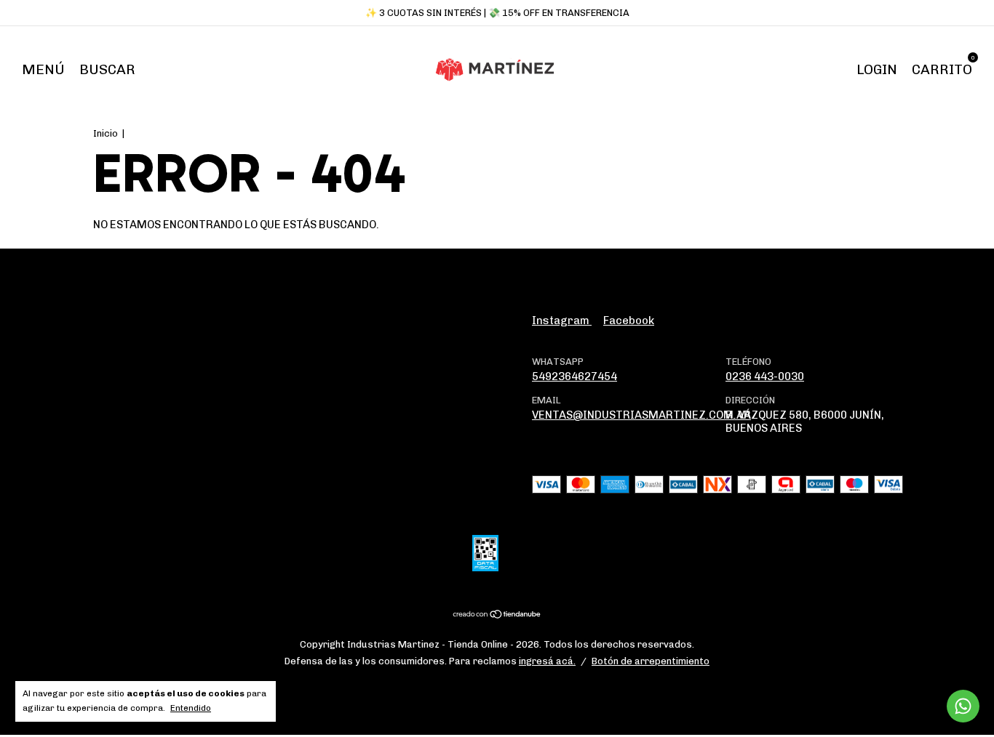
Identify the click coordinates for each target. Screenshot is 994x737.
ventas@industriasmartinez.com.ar (641, 415)
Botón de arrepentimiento (650, 661)
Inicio (105, 133)
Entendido (190, 708)
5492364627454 (574, 376)
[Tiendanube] (497, 615)
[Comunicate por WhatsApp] (963, 706)
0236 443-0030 (764, 376)
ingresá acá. (547, 661)
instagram (562, 320)
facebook (628, 320)
